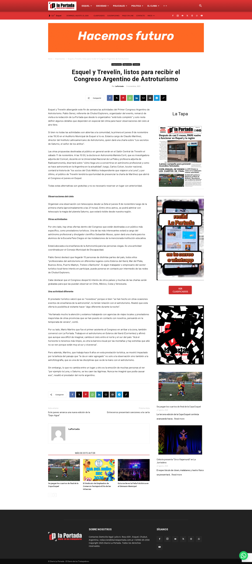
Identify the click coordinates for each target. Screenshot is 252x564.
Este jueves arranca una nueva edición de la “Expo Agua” (69, 414)
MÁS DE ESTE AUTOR (85, 453)
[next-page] (54, 495)
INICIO (150, 15)
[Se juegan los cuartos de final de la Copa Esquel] (64, 470)
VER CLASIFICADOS (180, 290)
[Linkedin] (137, 98)
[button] (200, 6)
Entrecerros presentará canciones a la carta (128, 412)
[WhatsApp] (197, 16)
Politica (136, 5)
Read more (179, 418)
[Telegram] (157, 98)
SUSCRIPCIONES (113, 15)
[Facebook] (173, 16)
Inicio (50, 59)
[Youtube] (202, 16)
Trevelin (136, 64)
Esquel (86, 5)
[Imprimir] (150, 98)
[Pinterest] (123, 98)
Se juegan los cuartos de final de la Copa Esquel (179, 406)
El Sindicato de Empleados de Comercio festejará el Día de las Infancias (97, 486)
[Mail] (182, 16)
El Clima (152, 5)
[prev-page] (50, 495)
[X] (187, 16)
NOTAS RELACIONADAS (61, 453)
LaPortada (119, 86)
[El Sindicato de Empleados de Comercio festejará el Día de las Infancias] (99, 470)
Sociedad (101, 5)
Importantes (60, 59)
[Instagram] (177, 16)
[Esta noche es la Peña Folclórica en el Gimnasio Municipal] (134, 470)
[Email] (143, 98)
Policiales (119, 5)
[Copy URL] (163, 98)
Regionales (127, 64)
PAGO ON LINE (127, 15)
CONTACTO (140, 15)
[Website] (192, 16)
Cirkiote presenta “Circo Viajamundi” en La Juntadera (176, 461)
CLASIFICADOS (99, 15)
